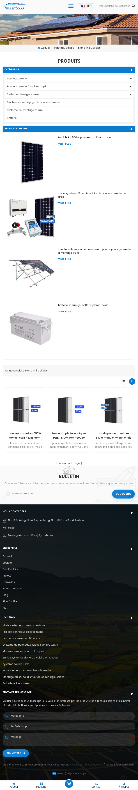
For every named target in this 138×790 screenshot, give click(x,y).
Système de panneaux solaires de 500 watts (30, 645)
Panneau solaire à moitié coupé (26, 86)
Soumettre (14, 753)
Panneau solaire (17, 79)
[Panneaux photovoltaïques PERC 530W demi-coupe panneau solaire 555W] (69, 408)
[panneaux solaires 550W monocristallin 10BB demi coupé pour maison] (24, 408)
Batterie (12, 118)
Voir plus (64, 144)
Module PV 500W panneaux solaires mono (84, 137)
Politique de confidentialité (120, 765)
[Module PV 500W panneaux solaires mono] (31, 161)
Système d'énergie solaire (23, 94)
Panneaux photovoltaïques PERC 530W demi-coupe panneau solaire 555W (69, 435)
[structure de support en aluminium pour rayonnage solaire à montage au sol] (31, 273)
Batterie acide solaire (16, 684)
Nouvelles (9, 582)
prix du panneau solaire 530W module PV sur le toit (113, 435)
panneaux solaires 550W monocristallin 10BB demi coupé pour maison (24, 435)
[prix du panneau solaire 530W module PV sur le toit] (113, 408)
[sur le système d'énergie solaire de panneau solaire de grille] (31, 217)
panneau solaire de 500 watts (21, 638)
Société (7, 563)
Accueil (45, 48)
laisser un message (69, 783)
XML (5, 608)
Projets (7, 576)
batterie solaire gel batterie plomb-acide (83, 305)
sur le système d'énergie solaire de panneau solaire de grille (92, 195)
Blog (5, 595)
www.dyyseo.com (94, 765)
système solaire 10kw (16, 664)
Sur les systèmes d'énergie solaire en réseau (30, 658)
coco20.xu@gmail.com (38, 535)
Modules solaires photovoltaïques (23, 651)
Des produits (10, 569)
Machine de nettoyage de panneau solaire (33, 102)
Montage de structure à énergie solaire (27, 671)
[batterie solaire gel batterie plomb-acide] (31, 328)
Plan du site (10, 602)
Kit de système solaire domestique (24, 626)
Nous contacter (12, 589)
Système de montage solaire (25, 110)
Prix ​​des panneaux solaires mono (23, 632)
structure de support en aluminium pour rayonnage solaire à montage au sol (94, 251)
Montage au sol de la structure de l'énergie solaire (34, 677)
